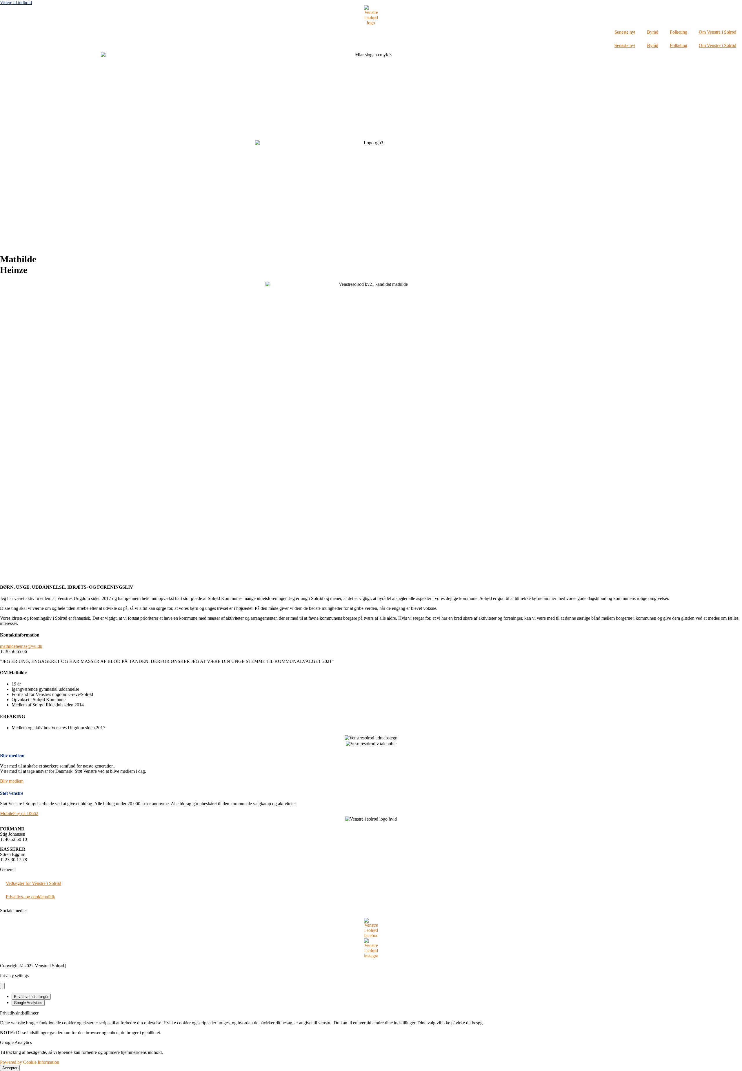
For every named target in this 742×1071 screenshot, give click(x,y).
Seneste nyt (624, 32)
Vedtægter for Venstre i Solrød (33, 883)
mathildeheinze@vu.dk (21, 646)
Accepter (9, 1068)
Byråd (652, 32)
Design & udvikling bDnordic (94, 965)
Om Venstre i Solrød (717, 32)
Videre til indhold (16, 2)
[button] (19, 813)
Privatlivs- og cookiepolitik (30, 896)
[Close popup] (2, 986)
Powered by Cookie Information (29, 1062)
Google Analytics (28, 1003)
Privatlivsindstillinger (31, 996)
